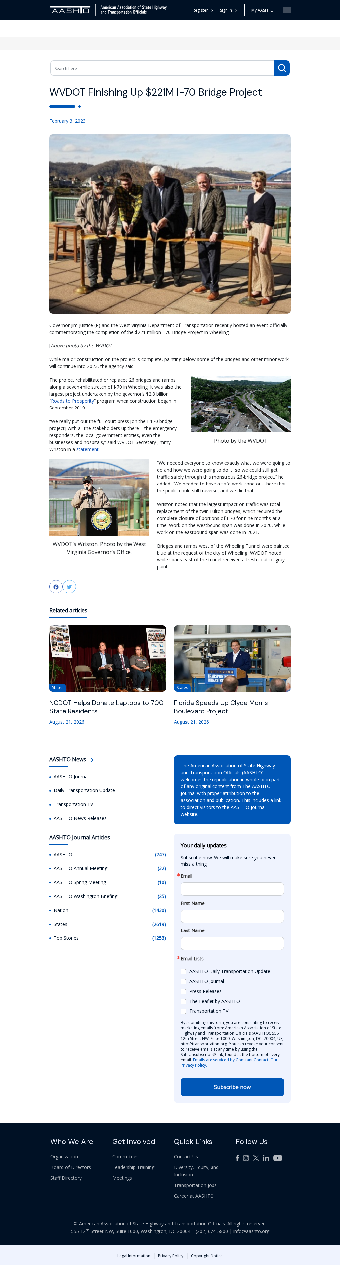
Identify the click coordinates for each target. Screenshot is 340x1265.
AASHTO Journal (71, 776)
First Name (193, 903)
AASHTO (63, 854)
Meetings (122, 1178)
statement (87, 449)
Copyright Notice (207, 1256)
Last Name (193, 930)
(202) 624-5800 (212, 1231)
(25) (162, 896)
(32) (162, 868)
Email (186, 876)
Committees (125, 1156)
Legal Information (133, 1256)
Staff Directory (66, 1178)
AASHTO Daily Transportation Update (229, 971)
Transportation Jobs (195, 1185)
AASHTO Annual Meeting (80, 868)
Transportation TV (73, 804)
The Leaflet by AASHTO (214, 1001)
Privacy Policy (170, 1256)
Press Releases (205, 991)
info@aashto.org (251, 1231)
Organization (64, 1156)
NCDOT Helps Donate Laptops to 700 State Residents (106, 706)
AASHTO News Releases (80, 818)
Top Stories (66, 938)
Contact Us (186, 1156)
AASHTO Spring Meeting (80, 882)
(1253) (159, 938)
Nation (61, 910)
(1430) (159, 910)
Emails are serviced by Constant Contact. (231, 1060)
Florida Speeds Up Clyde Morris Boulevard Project (221, 706)
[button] (229, 10)
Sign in (226, 10)
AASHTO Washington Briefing (85, 896)
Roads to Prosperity (72, 401)
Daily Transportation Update (84, 790)
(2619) (159, 924)
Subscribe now (232, 1087)
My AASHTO (262, 10)
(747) (160, 854)
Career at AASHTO (194, 1196)
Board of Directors (70, 1167)
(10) (162, 882)
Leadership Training (133, 1167)
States (60, 924)
